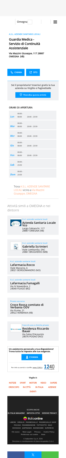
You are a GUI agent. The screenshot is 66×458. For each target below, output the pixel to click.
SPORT (23, 382)
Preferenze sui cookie (29, 434)
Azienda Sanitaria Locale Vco (39, 224)
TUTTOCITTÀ (42, 425)
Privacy (37, 432)
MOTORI (33, 382)
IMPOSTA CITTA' (33, 413)
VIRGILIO (21, 422)
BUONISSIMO (38, 428)
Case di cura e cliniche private (35, 325)
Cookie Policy (49, 432)
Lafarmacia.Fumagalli (25, 283)
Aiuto (43, 434)
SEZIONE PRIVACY (49, 413)
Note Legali (27, 432)
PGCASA (17, 425)
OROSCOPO (14, 387)
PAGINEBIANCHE (28, 425)
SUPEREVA (49, 428)
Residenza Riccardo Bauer (35, 330)
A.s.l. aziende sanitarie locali (34, 219)
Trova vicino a (32, 190)
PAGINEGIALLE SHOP (47, 422)
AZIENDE (52, 387)
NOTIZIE (12, 382)
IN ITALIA (39, 387)
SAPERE (53, 382)
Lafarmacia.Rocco (22, 265)
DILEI (50, 425)
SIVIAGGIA (16, 428)
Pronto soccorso (17, 301)
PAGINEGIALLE (32, 422)
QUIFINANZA (27, 428)
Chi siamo (16, 432)
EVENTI (33, 391)
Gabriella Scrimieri (35, 246)
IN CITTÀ (27, 387)
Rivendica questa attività (34, 94)
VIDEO (43, 382)
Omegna (22, 21)
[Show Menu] (55, 22)
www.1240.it (37, 367)
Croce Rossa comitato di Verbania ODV (27, 306)
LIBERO (13, 422)
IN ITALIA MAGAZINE (16, 413)
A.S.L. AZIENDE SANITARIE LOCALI (24, 34)
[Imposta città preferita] (11, 22)
